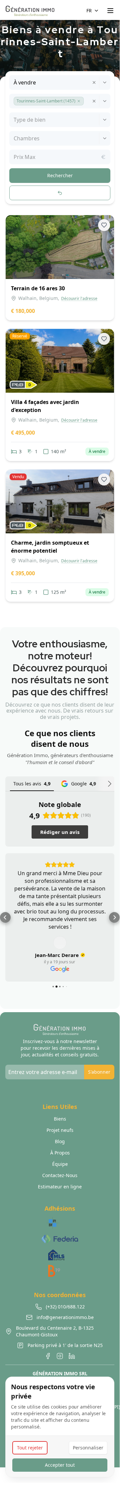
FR (89, 10)
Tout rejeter (30, 1447)
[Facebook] (48, 1356)
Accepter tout (60, 1465)
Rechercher (60, 175)
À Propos (60, 1152)
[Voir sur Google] (59, 942)
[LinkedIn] (71, 1356)
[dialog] (59, 1427)
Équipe (60, 1164)
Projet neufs (60, 1130)
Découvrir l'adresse (79, 298)
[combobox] (14, 82)
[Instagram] (60, 1356)
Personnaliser (88, 1447)
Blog (60, 1141)
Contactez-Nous (59, 1175)
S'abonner (99, 1072)
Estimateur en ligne (60, 1186)
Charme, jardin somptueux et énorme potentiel (50, 546)
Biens (60, 1119)
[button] (79, 101)
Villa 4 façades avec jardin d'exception (45, 406)
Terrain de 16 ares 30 (38, 288)
